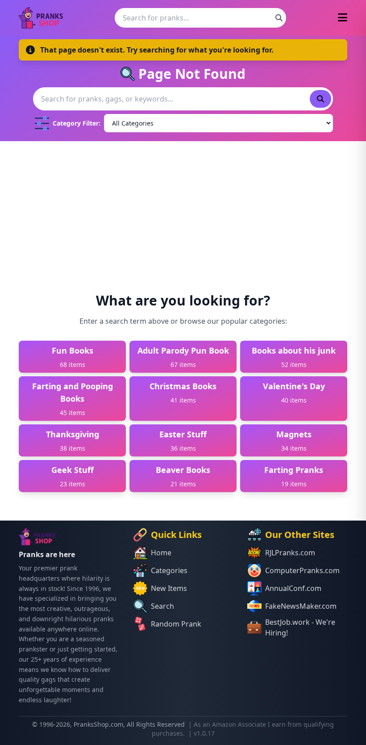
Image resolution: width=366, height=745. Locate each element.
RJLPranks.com (290, 553)
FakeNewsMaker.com (301, 606)
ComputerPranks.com (302, 570)
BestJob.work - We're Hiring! (300, 627)
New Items (169, 588)
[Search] (279, 17)
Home (161, 553)
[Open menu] (342, 18)
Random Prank (176, 624)
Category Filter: (76, 123)
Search (162, 606)
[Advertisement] (183, 208)
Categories (169, 570)
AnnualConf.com (293, 588)
